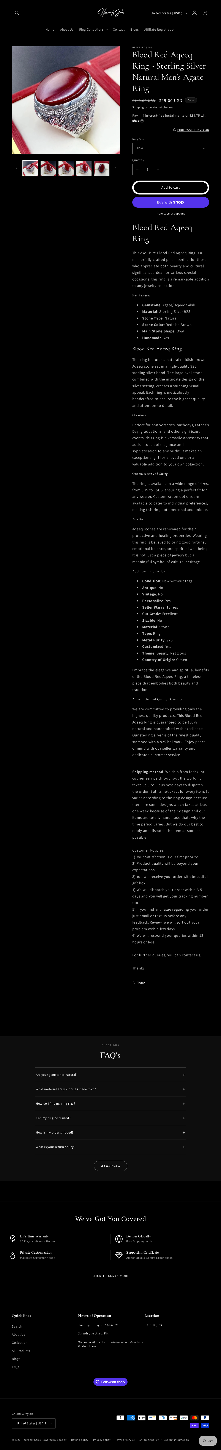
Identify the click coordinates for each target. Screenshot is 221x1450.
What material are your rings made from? (66, 1089)
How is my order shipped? (54, 1132)
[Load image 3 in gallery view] (66, 168)
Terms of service (125, 1439)
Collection (19, 1342)
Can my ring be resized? (53, 1118)
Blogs (16, 1358)
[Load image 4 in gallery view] (84, 168)
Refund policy (79, 1439)
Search (17, 1326)
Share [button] (141, 982)
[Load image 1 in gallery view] (30, 168)
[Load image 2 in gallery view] (48, 168)
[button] (17, 13)
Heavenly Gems (31, 1439)
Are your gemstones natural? (57, 1075)
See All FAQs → (111, 1166)
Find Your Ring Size (193, 129)
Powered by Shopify (54, 1439)
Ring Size (138, 139)
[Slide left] (16, 168)
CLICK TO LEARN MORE (110, 1276)
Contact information (176, 1439)
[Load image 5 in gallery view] (102, 168)
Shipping (138, 107)
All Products (21, 1350)
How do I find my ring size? (55, 1103)
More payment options (170, 213)
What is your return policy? (55, 1147)
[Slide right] (115, 168)
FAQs (15, 1367)
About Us (18, 1334)
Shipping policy (149, 1439)
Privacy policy (102, 1439)
